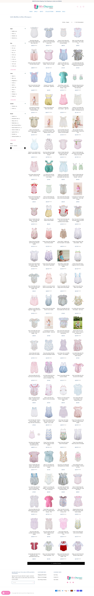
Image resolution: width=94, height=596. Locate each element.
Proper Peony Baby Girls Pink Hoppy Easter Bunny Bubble (63, 286)
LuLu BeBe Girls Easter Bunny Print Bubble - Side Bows (78, 309)
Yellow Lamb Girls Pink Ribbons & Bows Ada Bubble (49, 398)
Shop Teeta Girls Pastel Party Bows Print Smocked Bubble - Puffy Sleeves (63, 332)
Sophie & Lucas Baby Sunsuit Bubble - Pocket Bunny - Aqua (34, 153)
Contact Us (56, 577)
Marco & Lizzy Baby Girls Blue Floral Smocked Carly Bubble (48, 466)
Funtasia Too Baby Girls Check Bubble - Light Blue (48, 86)
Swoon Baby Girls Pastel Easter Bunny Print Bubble (34, 353)
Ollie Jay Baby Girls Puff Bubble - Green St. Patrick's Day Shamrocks (77, 332)
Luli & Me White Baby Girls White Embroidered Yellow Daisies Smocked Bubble (63, 131)
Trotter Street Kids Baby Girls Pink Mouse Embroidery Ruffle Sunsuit (34, 198)
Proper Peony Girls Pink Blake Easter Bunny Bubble (49, 242)
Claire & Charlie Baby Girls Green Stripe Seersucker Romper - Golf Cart (78, 176)
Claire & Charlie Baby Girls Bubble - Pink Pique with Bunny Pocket (34, 220)
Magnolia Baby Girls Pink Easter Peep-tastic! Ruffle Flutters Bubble (78, 510)
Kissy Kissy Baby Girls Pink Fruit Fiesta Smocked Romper (34, 376)
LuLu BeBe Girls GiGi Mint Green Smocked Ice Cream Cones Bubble (48, 176)
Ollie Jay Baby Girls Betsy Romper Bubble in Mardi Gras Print (78, 131)
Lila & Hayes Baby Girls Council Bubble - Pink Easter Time (63, 533)
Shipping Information (42, 574)
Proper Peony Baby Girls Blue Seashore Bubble (63, 376)
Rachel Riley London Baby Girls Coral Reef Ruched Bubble (63, 265)
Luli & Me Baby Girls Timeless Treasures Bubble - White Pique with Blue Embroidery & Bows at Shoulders (34, 421)
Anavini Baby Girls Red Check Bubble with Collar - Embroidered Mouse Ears (34, 555)
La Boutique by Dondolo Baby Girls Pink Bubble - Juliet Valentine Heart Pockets (49, 131)
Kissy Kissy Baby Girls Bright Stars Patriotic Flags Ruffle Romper (49, 153)
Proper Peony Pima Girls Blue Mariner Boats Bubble (49, 309)
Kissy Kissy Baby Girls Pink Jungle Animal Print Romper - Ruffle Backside (34, 510)
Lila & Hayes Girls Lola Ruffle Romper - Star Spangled (63, 353)
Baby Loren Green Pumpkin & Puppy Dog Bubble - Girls (49, 554)
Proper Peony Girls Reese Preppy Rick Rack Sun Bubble (78, 264)
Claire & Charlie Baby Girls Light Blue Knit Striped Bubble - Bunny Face (49, 42)
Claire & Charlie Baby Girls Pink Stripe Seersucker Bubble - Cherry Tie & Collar (78, 153)
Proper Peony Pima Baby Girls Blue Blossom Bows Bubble (49, 443)
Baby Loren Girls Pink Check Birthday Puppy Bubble (78, 554)
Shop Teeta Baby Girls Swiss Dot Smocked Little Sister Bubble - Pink (34, 332)
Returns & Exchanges (42, 577)
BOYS (41, 11)
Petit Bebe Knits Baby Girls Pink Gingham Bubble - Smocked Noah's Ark (34, 443)
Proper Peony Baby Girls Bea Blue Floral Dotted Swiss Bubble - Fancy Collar (49, 421)
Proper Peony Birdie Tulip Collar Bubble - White (78, 242)
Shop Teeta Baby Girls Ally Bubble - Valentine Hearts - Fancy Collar (34, 399)
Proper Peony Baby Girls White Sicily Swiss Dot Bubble (78, 443)
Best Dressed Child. (22, 593)
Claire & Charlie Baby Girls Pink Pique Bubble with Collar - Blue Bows (78, 488)
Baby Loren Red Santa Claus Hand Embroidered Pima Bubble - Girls (63, 555)
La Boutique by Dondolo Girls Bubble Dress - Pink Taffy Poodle (78, 198)
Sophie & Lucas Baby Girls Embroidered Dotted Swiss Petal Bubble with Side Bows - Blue (63, 176)
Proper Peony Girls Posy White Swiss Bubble (78, 286)
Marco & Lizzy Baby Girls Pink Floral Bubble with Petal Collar (63, 309)
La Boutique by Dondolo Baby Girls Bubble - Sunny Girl (49, 331)
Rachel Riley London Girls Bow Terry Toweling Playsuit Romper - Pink (49, 510)
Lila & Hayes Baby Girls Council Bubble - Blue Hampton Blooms (78, 399)
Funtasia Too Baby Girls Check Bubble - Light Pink (63, 108)
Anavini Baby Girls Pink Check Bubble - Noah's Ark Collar (49, 63)
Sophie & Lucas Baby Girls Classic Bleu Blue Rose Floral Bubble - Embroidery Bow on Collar (78, 109)
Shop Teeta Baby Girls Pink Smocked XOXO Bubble (77, 376)
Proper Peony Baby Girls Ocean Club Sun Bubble (78, 532)
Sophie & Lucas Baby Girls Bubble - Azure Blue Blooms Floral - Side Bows (49, 488)
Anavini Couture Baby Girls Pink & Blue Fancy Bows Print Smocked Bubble (63, 42)
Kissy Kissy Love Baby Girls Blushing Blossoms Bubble (63, 465)
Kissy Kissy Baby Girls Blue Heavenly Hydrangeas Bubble (49, 353)
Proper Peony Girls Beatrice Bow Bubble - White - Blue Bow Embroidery (34, 265)
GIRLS (35, 11)
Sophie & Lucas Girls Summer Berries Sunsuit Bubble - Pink (49, 286)
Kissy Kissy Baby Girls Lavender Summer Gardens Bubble (34, 533)
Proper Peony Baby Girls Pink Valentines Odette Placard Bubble (78, 421)
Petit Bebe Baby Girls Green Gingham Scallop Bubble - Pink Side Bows (78, 86)
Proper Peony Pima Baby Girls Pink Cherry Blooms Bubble (34, 243)
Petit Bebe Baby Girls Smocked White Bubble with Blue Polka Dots (34, 42)
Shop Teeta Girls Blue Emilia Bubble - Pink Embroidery (34, 86)
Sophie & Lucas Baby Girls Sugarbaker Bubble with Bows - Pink (34, 309)
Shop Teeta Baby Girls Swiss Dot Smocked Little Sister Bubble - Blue (34, 287)
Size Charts (56, 579)
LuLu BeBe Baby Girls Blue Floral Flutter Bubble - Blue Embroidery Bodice (63, 488)
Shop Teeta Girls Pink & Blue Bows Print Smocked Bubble (63, 197)
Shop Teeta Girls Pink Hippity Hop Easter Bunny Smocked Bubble (78, 220)
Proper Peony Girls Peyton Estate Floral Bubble (63, 443)
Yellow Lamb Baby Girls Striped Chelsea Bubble (49, 219)
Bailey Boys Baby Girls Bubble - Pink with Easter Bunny (34, 63)
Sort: (63, 22)
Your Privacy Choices (42, 579)
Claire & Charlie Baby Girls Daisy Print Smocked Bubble (49, 197)
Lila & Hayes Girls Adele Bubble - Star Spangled (63, 420)
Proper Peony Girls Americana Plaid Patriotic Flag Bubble (49, 264)
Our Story (56, 574)
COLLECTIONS (49, 11)
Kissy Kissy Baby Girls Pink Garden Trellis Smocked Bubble (48, 533)
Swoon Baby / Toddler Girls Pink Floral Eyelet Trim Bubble (63, 242)
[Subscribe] (33, 582)
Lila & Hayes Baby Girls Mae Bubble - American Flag (34, 175)
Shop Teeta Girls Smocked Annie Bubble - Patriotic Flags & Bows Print (63, 510)
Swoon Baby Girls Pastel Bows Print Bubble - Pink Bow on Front (78, 466)
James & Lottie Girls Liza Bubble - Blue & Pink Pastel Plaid (63, 64)
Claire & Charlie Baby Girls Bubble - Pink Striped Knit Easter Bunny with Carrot (34, 466)
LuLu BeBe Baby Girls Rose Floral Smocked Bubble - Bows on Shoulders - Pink (48, 376)
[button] (36, 11)
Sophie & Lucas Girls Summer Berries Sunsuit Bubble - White (63, 399)
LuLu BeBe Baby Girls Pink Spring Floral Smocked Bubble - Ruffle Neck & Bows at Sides (78, 64)
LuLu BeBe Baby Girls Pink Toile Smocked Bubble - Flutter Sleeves (77, 354)
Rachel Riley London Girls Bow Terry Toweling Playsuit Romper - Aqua (63, 86)
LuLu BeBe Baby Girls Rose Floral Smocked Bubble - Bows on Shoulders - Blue (34, 488)
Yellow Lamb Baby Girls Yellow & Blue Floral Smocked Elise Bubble (34, 131)
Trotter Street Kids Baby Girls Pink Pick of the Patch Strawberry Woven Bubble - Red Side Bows (63, 220)
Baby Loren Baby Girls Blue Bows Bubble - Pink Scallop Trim (78, 42)
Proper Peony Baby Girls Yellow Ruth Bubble (49, 108)
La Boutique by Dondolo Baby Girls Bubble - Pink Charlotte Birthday (34, 109)
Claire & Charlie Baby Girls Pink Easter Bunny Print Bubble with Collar (63, 153)
